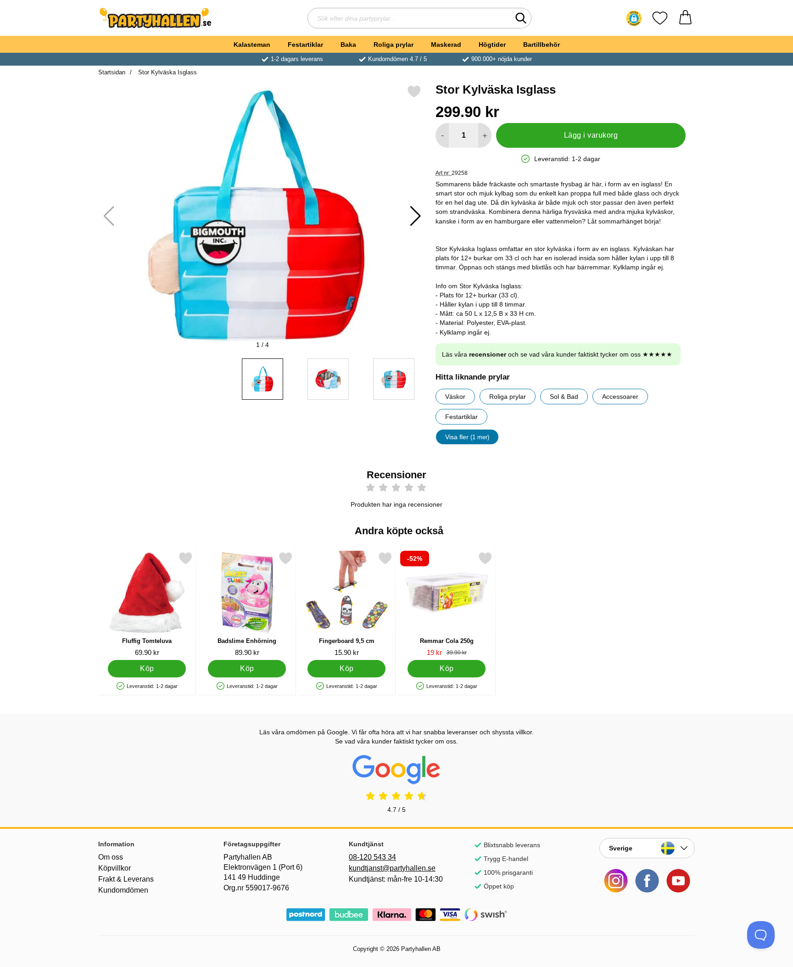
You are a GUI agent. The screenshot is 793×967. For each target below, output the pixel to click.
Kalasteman (252, 44)
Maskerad (446, 44)
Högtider (492, 44)
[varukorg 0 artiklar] (685, 18)
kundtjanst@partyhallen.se (392, 868)
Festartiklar (305, 44)
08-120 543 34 (372, 857)
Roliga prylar (393, 44)
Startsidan (111, 72)
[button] (634, 18)
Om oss (110, 857)
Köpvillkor (114, 868)
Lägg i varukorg (591, 135)
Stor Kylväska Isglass (166, 72)
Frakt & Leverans (126, 879)
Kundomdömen (123, 890)
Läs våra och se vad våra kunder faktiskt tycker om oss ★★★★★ (557, 354)
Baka (348, 44)
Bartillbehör (541, 44)
